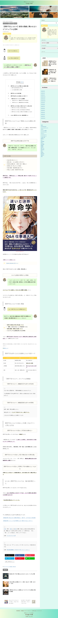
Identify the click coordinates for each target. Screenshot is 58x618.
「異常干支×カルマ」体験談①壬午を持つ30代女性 (19, 100)
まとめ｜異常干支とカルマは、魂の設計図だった (19, 115)
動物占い (42, 138)
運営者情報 (18, 610)
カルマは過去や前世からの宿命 (16, 89)
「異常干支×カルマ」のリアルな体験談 (17, 98)
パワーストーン (44, 134)
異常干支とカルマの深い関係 (15, 93)
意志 (11, 528)
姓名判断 (42, 144)
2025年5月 (43, 110)
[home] (10, 40)
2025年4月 (43, 112)
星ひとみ (42, 148)
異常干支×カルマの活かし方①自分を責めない (18, 107)
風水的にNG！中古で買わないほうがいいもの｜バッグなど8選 (22, 573)
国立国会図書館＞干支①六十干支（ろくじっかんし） (18, 549)
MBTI (42, 125)
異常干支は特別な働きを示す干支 (16, 87)
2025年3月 (43, 114)
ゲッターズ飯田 (44, 130)
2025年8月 (43, 104)
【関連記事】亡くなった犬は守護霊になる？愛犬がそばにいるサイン (18, 520)
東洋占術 (14, 566)
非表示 (22, 82)
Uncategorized (43, 126)
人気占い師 (43, 137)
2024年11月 (43, 118)
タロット (42, 133)
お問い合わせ (34, 610)
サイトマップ (39, 610)
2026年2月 (43, 93)
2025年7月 (43, 106)
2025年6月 (43, 108)
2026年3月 (43, 91)
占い (42, 140)
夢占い (42, 142)
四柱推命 (10, 566)
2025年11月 (43, 98)
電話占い (42, 155)
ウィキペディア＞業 (11, 535)
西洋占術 (42, 153)
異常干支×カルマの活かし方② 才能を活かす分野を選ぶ (20, 109)
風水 (42, 156)
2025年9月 (43, 102)
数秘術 (42, 145)
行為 (5, 528)
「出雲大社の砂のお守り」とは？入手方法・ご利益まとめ (52, 80)
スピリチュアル (6, 566)
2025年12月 (43, 96)
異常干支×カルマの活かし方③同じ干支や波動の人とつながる (21, 111)
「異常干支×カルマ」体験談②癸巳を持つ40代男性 (19, 102)
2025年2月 (43, 116)
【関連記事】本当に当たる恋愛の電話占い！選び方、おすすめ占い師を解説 (19, 517)
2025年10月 (43, 100)
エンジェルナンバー (44, 127)
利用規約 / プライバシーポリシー (26, 610)
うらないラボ (29, 3)
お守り (42, 129)
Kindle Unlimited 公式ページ (12, 263)
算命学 (42, 152)
